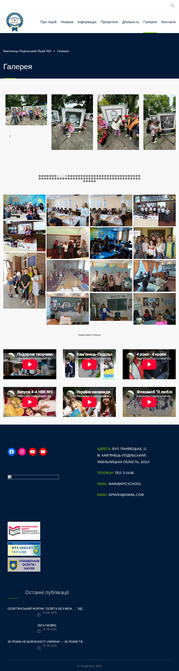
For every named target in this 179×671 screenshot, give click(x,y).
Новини (67, 22)
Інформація (87, 22)
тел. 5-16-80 (124, 473)
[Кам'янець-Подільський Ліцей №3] (14, 22)
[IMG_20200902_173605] (24, 207)
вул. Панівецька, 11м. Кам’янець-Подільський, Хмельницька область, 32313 (123, 455)
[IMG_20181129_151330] (154, 210)
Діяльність (130, 22)
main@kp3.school (125, 484)
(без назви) (47, 625)
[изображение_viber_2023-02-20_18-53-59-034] (154, 276)
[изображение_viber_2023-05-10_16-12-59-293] (154, 243)
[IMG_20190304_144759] (111, 210)
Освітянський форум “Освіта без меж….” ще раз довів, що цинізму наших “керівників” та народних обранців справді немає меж (47, 608)
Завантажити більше (89, 335)
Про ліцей (48, 22)
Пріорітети (109, 22)
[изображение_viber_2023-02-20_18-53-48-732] (67, 309)
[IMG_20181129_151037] (24, 236)
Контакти (168, 22)
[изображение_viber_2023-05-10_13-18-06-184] (67, 276)
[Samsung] (111, 307)
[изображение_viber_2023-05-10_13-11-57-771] (111, 276)
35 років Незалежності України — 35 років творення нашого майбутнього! (47, 641)
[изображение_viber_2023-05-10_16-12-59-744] (67, 243)
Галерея (150, 22)
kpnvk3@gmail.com (126, 495)
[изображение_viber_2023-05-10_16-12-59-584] (111, 243)
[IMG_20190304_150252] (67, 210)
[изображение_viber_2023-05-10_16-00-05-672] (24, 281)
